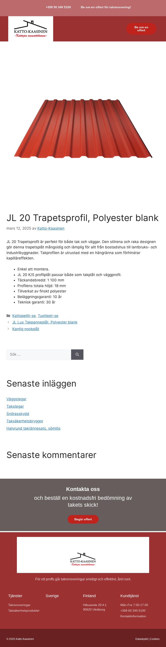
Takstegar (15, 406)
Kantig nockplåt (25, 329)
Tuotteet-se (48, 316)
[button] (115, 28)
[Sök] (77, 354)
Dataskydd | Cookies (147, 639)
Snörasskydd (17, 414)
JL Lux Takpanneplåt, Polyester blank (44, 322)
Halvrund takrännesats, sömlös (33, 428)
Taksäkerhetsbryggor (24, 421)
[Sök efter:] (38, 354)
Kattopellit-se (24, 316)
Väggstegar (16, 399)
